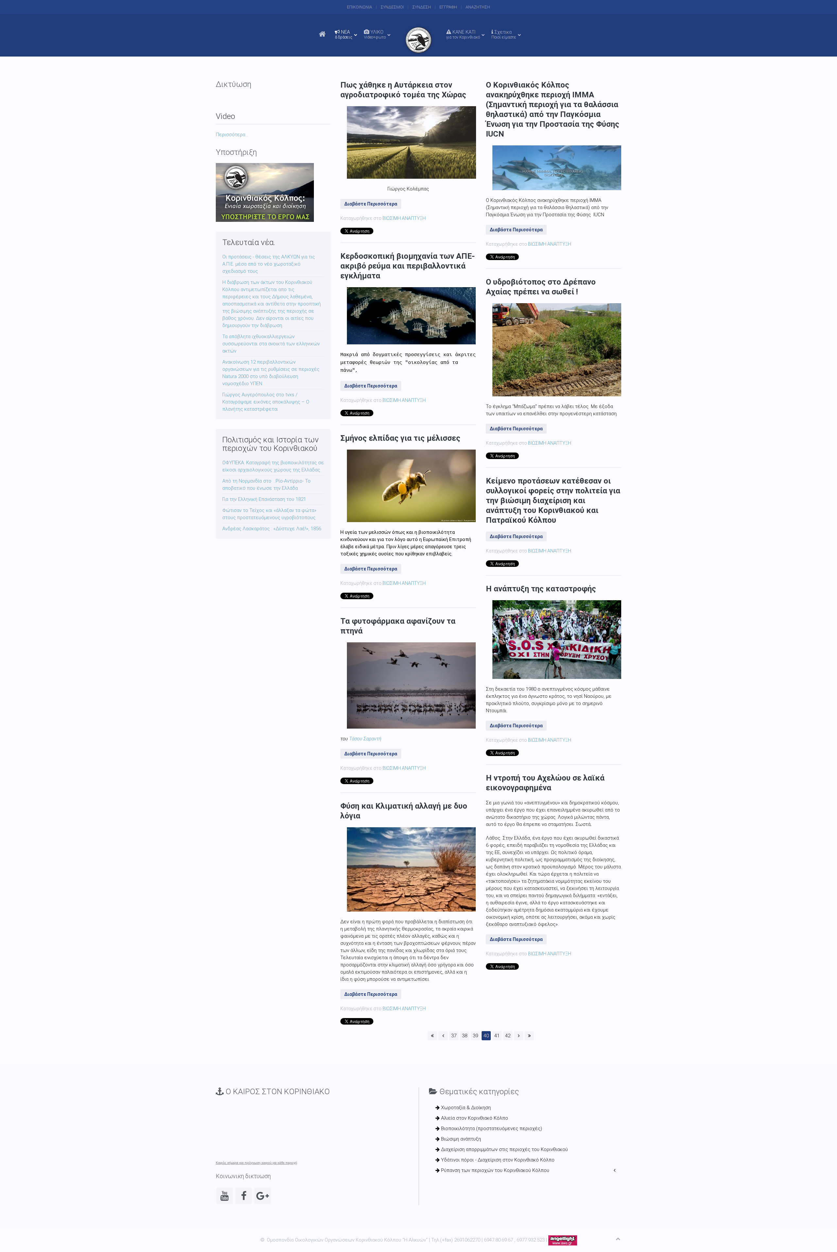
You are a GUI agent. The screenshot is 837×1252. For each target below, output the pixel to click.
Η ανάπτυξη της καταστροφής (541, 588)
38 (464, 1036)
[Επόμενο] (518, 1035)
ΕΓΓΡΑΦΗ (448, 7)
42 (507, 1036)
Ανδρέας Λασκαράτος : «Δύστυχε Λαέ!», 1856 (271, 529)
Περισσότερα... (232, 135)
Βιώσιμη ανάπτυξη (460, 1139)
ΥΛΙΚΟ (375, 34)
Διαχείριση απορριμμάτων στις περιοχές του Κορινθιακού (504, 1149)
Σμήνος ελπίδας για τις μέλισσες (400, 438)
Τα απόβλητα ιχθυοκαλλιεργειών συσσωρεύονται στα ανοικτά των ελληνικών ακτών (271, 344)
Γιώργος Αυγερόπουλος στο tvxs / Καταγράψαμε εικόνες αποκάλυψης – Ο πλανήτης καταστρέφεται (265, 402)
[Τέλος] (529, 1035)
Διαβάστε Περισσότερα (370, 203)
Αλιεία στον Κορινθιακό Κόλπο (474, 1118)
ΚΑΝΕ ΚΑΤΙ (463, 34)
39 (475, 1036)
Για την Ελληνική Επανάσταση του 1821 (264, 499)
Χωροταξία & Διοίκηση (465, 1108)
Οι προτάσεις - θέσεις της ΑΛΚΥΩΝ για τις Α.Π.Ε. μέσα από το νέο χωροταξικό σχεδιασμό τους (268, 264)
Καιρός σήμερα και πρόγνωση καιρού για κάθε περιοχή (256, 1162)
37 (453, 1036)
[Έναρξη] (432, 1035)
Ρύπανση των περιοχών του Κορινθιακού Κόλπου (494, 1170)
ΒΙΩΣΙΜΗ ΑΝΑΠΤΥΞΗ (404, 218)
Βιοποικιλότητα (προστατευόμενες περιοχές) (491, 1128)
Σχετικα (503, 34)
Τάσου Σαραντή (365, 739)
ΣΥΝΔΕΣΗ (421, 7)
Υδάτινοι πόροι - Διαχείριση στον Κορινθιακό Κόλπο (497, 1160)
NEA (343, 34)
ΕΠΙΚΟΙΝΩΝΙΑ (359, 7)
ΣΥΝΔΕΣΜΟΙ (392, 7)
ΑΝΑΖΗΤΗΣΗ (478, 7)
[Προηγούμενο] (443, 1035)
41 (497, 1036)
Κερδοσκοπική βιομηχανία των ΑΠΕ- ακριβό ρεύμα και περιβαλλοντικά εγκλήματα (407, 266)
